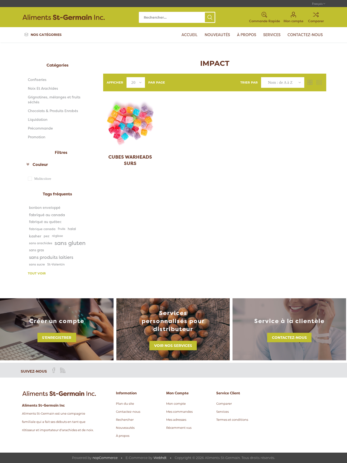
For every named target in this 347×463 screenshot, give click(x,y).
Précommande (40, 128)
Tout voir (37, 273)
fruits (61, 229)
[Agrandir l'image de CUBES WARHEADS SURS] (130, 123)
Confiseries (37, 79)
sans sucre (37, 264)
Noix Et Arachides (43, 88)
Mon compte (293, 21)
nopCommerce (105, 458)
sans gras (36, 250)
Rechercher (209, 17)
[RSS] (63, 370)
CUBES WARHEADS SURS (130, 160)
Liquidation (37, 119)
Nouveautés (125, 427)
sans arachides (40, 243)
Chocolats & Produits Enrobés (53, 110)
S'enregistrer (56, 337)
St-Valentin (56, 264)
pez (47, 236)
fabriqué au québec (45, 221)
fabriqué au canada (47, 214)
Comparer (316, 21)
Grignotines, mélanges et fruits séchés (54, 100)
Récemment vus (178, 427)
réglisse (57, 236)
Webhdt (160, 458)
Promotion (36, 137)
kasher (35, 236)
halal (72, 229)
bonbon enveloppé (44, 207)
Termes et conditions (232, 419)
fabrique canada (42, 229)
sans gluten (70, 243)
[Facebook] (54, 370)
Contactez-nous (289, 337)
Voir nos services (173, 345)
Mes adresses (176, 419)
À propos (122, 436)
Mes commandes (179, 411)
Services (222, 411)
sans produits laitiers (51, 257)
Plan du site (125, 403)
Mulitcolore (42, 179)
